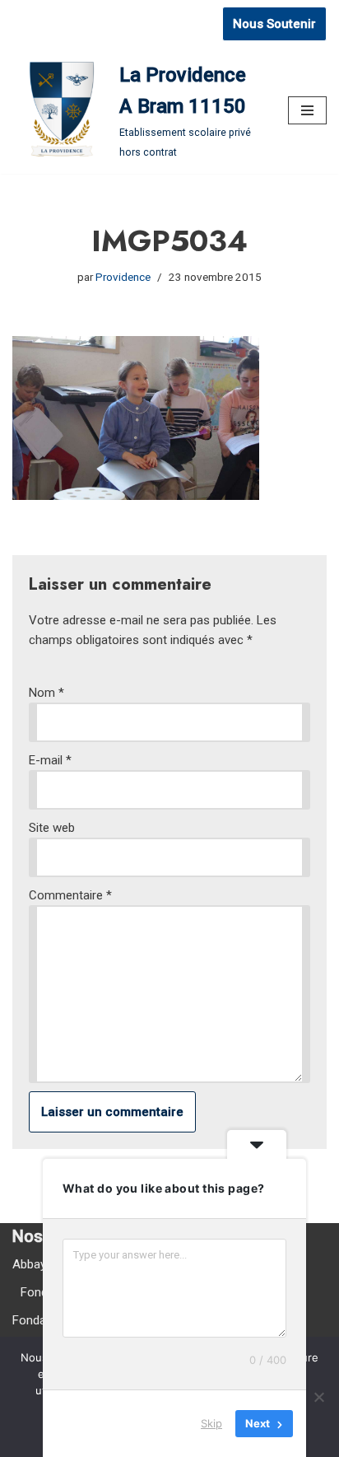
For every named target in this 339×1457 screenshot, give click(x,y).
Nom (46, 692)
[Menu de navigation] (307, 110)
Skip (211, 1423)
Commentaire (70, 895)
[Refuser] (318, 1397)
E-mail (50, 760)
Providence (123, 276)
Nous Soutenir (274, 23)
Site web (52, 827)
